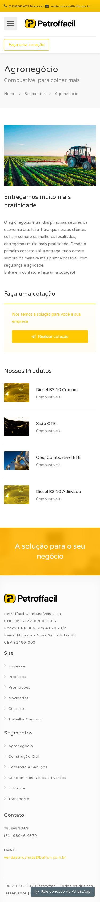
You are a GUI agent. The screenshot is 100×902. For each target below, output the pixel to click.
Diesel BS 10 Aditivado (58, 491)
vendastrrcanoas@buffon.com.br (35, 857)
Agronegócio (20, 746)
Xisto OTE (46, 423)
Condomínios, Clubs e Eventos (37, 777)
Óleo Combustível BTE (58, 457)
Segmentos (35, 93)
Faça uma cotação (27, 44)
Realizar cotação (53, 336)
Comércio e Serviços (27, 767)
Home (9, 93)
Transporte (18, 799)
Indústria (16, 788)
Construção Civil (23, 756)
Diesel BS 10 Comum (57, 389)
